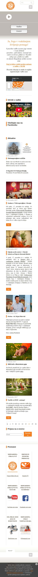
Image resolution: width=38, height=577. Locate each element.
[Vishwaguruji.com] (25, 535)
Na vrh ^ (10, 550)
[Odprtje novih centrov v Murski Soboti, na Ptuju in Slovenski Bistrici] (19, 247)
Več (8, 225)
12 (22, 424)
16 (35, 424)
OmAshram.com (12, 538)
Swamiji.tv (9, 17)
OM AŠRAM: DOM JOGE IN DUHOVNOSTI (12, 519)
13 (25, 424)
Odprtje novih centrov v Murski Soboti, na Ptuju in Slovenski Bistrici (19, 253)
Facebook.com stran (25, 507)
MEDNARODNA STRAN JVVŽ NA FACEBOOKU (25, 488)
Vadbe (19, 27)
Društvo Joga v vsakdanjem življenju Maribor (19, 260)
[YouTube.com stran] (12, 504)
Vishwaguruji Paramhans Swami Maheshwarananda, (19, 276)
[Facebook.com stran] (25, 504)
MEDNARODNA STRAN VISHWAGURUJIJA (25, 519)
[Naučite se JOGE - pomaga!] (19, 395)
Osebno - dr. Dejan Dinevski (16, 316)
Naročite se (27, 434)
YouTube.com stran (12, 507)
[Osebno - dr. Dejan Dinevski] (19, 311)
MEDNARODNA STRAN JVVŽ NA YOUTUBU (12, 488)
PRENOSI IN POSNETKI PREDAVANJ (25, 456)
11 (19, 424)
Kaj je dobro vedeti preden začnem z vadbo (19, 65)
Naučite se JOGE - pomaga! (16, 400)
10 (16, 424)
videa (21, 371)
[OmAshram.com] (12, 535)
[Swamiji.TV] (25, 473)
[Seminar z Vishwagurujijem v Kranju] (19, 198)
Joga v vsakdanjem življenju (10, 6)
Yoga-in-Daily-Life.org (12, 476)
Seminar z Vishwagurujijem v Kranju (19, 203)
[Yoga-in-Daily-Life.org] (12, 473)
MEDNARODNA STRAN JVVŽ (12, 456)
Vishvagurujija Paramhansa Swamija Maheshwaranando (19, 211)
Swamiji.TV (25, 476)
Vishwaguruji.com (25, 538)
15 (32, 424)
